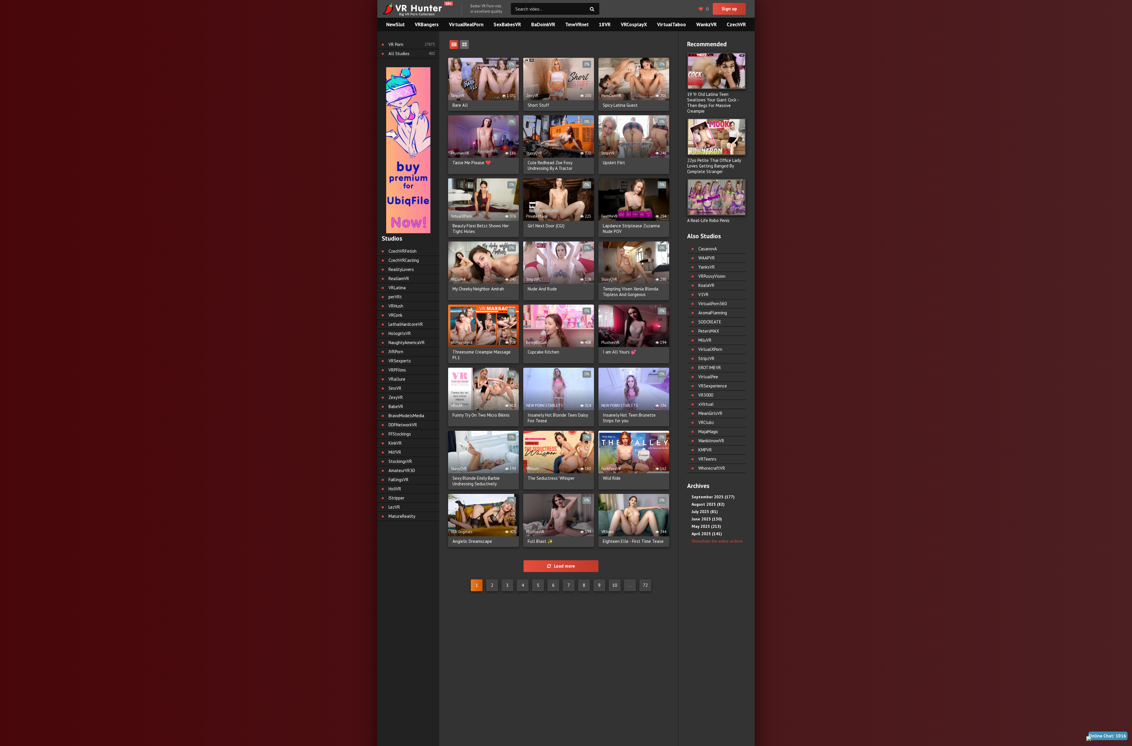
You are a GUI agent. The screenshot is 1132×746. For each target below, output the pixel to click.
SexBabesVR (507, 24)
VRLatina (397, 287)
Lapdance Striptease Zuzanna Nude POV (631, 228)
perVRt (395, 297)
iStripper (396, 498)
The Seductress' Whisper (551, 478)
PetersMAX (708, 331)
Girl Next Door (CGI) (546, 226)
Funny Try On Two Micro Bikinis (481, 415)
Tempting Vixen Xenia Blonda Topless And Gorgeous (630, 291)
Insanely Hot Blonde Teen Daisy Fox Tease (558, 417)
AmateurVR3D (402, 470)
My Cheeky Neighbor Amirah (478, 289)
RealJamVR (399, 278)
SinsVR (395, 388)
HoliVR (395, 489)
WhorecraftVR (711, 468)
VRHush (396, 306)
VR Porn (396, 44)
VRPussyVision (711, 276)
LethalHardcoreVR (406, 324)
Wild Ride (612, 478)
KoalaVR (706, 285)
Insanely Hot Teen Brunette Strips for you (629, 417)
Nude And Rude (542, 289)
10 (614, 585)
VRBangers (427, 24)
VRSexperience (712, 386)
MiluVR (705, 340)
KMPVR (705, 450)
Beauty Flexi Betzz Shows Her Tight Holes (481, 228)
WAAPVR (706, 258)
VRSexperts (400, 361)
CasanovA (707, 249)
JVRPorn (396, 351)
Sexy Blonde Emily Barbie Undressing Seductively (476, 481)
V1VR (703, 294)
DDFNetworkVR (403, 425)
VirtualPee (708, 376)
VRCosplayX (634, 24)
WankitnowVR (711, 440)
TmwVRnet (577, 24)
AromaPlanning (712, 313)
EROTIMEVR (709, 367)
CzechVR (736, 24)
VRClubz (706, 422)
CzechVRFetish (403, 251)
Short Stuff (538, 105)
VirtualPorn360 (712, 303)
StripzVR (706, 358)
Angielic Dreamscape (472, 541)
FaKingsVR (399, 479)
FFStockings (400, 434)
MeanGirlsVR (710, 413)
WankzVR (706, 24)
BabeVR (396, 406)
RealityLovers (401, 269)
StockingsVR (400, 461)
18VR (605, 24)
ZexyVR (396, 397)
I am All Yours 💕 (619, 352)
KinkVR (395, 443)
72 (645, 585)
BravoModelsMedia (406, 415)
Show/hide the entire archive (717, 541)
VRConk (395, 315)
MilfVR (395, 452)
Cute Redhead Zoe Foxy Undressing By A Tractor (550, 165)
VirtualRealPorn (466, 24)
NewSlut (395, 24)
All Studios (399, 53)
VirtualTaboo (671, 24)
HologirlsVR (400, 333)
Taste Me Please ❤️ (472, 162)
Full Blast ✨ (540, 541)
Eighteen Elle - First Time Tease (633, 541)
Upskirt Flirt (614, 162)
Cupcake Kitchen (543, 352)
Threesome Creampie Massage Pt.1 (482, 354)
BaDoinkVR (543, 24)
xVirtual (706, 404)
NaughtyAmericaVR (407, 342)
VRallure (397, 379)
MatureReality (402, 516)
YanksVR (706, 267)
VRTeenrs (707, 459)
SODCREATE (709, 322)
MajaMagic (708, 431)
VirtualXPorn (710, 349)
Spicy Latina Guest (620, 105)
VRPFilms (397, 370)
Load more (564, 566)
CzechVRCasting (404, 260)
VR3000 (705, 395)
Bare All (460, 105)
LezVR (394, 507)
